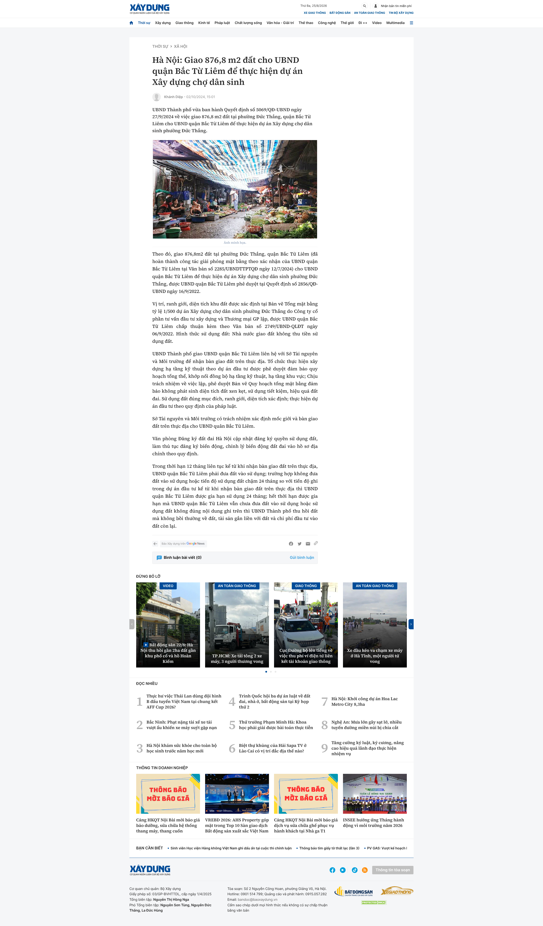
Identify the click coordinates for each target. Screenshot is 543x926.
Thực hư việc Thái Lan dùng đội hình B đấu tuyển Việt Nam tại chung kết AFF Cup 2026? (184, 701)
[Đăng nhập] (375, 6)
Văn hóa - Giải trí (280, 23)
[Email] (308, 543)
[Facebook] (291, 543)
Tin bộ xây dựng (401, 13)
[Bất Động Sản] (353, 891)
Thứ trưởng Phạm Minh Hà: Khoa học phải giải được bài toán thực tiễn (276, 724)
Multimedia (395, 23)
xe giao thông (315, 13)
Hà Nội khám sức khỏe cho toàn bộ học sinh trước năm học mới (182, 748)
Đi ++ (363, 23)
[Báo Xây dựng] (149, 8)
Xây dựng (163, 23)
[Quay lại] (155, 544)
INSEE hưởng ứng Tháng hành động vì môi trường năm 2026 (373, 822)
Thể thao (306, 23)
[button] (266, 672)
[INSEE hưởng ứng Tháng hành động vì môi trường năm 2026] (375, 794)
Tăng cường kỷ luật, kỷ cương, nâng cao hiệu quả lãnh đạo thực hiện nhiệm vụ (368, 748)
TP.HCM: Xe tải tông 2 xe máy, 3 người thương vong (237, 658)
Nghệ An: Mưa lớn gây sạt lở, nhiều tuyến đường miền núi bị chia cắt (367, 724)
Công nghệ (327, 23)
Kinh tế (204, 23)
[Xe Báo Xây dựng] (397, 890)
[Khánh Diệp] (156, 97)
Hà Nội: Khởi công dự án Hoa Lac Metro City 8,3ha (365, 701)
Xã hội (180, 46)
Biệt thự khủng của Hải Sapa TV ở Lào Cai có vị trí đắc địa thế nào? (272, 748)
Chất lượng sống (248, 23)
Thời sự (144, 23)
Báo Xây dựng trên (174, 543)
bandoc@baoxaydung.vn (257, 899)
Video (377, 23)
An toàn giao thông (369, 13)
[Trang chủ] (131, 22)
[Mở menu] (411, 23)
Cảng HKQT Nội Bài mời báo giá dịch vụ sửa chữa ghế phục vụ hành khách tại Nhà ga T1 (306, 825)
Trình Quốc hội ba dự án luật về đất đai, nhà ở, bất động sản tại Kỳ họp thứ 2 (274, 701)
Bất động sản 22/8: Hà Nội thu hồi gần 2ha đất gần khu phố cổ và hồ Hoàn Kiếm (168, 653)
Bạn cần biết (149, 848)
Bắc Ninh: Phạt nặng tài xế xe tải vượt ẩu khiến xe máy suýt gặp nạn (182, 724)
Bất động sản (340, 13)
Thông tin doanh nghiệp (162, 768)
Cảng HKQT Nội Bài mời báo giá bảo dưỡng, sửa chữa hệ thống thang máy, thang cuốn (168, 825)
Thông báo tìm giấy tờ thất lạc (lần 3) (329, 848)
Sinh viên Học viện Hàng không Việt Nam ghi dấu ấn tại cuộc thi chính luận (231, 848)
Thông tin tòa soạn (393, 870)
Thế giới (347, 23)
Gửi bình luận (302, 557)
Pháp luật (222, 23)
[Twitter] (299, 543)
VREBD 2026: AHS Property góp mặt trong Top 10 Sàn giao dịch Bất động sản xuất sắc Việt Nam (237, 825)
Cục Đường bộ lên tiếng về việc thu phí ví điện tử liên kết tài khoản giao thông (306, 656)
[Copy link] (316, 543)
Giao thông (184, 23)
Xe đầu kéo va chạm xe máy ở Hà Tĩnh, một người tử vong (375, 656)
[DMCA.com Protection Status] (373, 902)
